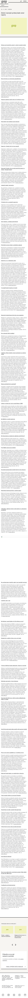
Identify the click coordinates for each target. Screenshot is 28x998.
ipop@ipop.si (17, 975)
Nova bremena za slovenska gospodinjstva (11, 78)
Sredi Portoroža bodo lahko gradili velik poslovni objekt (14, 729)
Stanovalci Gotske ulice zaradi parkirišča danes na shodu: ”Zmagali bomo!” (13, 169)
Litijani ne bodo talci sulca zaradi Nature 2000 (12, 403)
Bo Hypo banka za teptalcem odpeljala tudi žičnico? (13, 436)
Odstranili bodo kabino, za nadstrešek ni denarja (12, 773)
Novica (10, 9)
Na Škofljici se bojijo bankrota (8, 419)
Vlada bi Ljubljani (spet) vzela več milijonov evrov (12, 99)
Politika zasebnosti (18, 986)
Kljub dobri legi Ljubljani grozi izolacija (10, 121)
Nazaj (2, 5)
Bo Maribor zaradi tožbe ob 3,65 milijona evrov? (12, 621)
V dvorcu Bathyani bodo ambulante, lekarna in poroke (13, 665)
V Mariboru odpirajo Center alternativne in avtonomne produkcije (14, 509)
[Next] (15, 945)
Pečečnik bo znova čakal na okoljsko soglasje (11, 245)
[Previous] (12, 945)
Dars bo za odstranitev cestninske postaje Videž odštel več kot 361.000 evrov (14, 872)
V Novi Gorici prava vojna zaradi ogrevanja (11, 826)
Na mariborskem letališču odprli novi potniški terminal (14, 582)
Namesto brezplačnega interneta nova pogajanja (12, 315)
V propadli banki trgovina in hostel (9, 288)
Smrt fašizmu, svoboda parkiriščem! (9, 221)
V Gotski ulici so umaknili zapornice (9, 202)
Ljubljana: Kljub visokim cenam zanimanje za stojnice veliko (13, 353)
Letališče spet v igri (5, 600)
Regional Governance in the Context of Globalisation (20, 936)
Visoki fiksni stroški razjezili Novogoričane (11, 809)
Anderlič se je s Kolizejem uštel (8, 260)
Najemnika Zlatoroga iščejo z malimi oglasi (11, 490)
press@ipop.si (17, 976)
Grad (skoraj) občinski (6, 856)
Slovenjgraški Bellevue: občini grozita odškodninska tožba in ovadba (13, 698)
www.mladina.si (5, 908)
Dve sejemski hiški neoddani (7, 333)
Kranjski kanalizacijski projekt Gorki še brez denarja (13, 469)
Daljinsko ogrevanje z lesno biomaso (9, 681)
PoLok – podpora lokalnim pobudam (5, 935)
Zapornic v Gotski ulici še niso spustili (10, 146)
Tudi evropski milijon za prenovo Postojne (11, 795)
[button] (21, 1)
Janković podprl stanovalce (7, 185)
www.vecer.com (6, 616)
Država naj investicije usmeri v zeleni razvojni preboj (13, 45)
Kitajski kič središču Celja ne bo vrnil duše (11, 638)
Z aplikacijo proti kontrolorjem (8, 885)
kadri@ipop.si (17, 977)
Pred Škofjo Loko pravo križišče (8, 447)
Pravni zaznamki (18, 987)
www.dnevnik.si (19, 76)
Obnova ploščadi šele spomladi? (8, 384)
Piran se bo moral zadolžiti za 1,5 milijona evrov (12, 752)
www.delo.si (4, 381)
